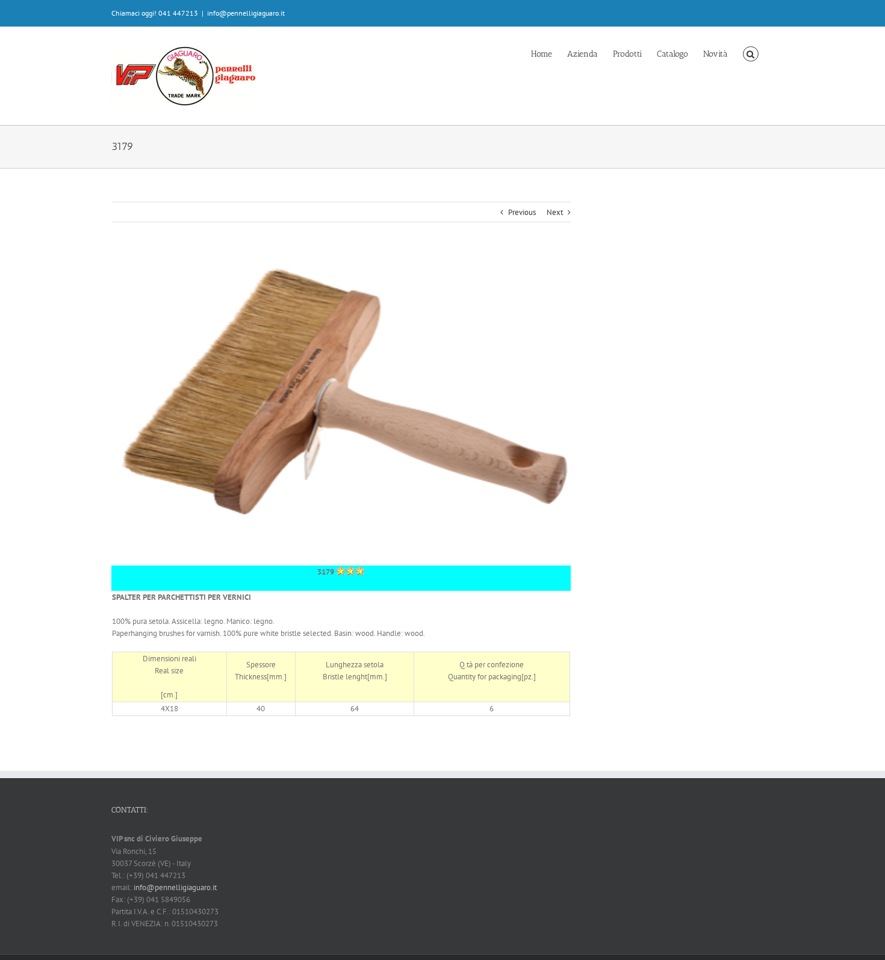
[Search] (751, 53)
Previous (522, 212)
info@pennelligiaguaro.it (246, 12)
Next (555, 212)
